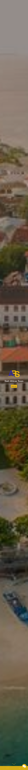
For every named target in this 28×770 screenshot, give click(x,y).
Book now (14, 386)
